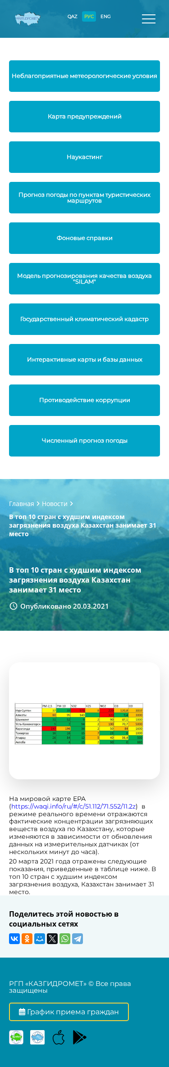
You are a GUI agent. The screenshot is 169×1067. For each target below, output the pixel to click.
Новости (55, 503)
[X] (52, 938)
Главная (21, 503)
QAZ (73, 16)
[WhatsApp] (64, 938)
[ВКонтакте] (14, 938)
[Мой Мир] (39, 938)
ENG (105, 16)
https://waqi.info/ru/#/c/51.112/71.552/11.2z (73, 806)
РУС (89, 16)
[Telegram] (77, 938)
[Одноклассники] (27, 938)
